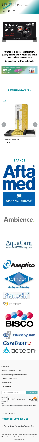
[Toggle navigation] (14, 11)
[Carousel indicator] (17, 39)
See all (4, 101)
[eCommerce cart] (8, 11)
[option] (20, 125)
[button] (4, 125)
